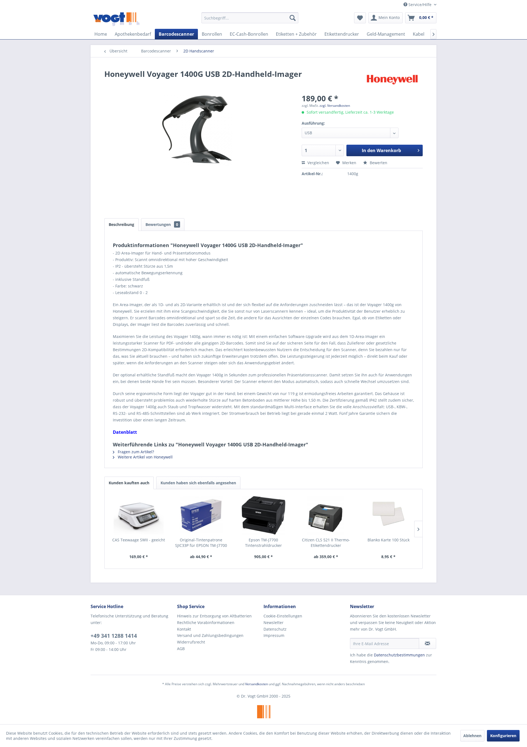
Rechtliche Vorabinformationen (205, 622)
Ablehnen (472, 735)
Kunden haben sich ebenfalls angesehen (198, 482)
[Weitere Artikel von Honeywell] (392, 79)
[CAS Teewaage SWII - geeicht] (138, 515)
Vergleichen (317, 162)
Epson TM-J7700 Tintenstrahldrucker (263, 542)
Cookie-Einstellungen (283, 616)
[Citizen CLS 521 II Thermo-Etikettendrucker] (326, 515)
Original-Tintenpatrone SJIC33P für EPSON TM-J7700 (201, 542)
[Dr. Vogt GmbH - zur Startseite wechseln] (116, 19)
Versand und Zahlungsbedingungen (210, 635)
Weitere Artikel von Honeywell (145, 457)
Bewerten (378, 162)
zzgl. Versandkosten (334, 105)
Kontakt (184, 629)
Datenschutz (275, 629)
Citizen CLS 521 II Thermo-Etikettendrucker (326, 542)
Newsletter (274, 622)
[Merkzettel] (360, 17)
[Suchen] (292, 17)
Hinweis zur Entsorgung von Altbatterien (214, 616)
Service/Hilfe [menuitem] (420, 4)
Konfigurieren (503, 735)
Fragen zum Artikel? (135, 451)
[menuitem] (249, 17)
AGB (181, 648)
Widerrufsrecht (191, 642)
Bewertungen (161, 224)
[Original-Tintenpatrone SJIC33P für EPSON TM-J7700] (201, 515)
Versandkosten (256, 684)
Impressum (274, 635)
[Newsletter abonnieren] (427, 643)
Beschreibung (121, 224)
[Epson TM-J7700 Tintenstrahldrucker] (263, 515)
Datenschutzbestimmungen (399, 655)
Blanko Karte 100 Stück (389, 539)
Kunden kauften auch (129, 482)
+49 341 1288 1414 (114, 635)
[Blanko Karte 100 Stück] (388, 515)
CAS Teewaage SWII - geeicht (138, 539)
